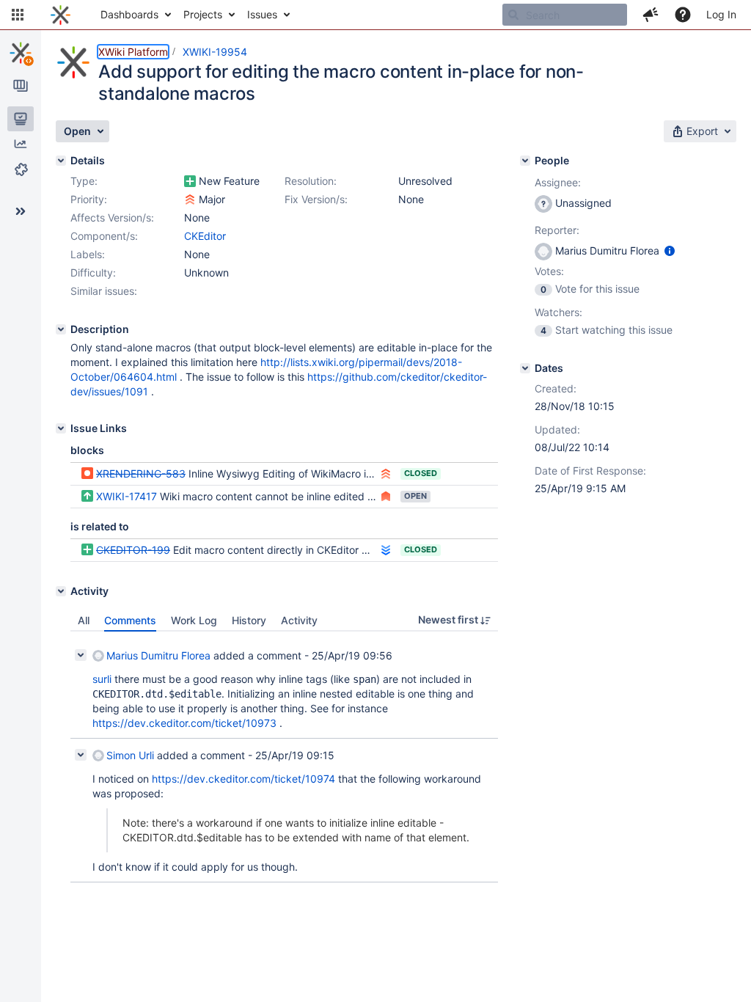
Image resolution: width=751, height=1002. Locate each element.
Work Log (194, 620)
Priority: (88, 199)
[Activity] (61, 591)
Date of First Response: (590, 470)
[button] (17, 14)
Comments (130, 620)
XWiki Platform (133, 51)
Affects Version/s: (112, 217)
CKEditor (205, 236)
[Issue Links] (61, 428)
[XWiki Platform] (20, 53)
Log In (721, 14)
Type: (84, 181)
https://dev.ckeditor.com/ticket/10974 (243, 778)
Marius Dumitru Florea (158, 655)
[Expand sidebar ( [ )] (20, 211)
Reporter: (557, 230)
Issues (262, 14)
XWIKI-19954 (215, 51)
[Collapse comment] (81, 655)
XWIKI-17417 (126, 496)
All (83, 620)
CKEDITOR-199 (133, 550)
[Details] (61, 161)
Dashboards (129, 14)
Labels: (87, 254)
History (249, 620)
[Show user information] (669, 250)
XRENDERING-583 (141, 473)
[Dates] (525, 368)
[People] (525, 161)
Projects (202, 14)
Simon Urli (130, 755)
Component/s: (104, 236)
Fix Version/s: (316, 199)
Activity (299, 620)
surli (101, 679)
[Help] (683, 14)
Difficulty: (93, 272)
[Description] (61, 329)
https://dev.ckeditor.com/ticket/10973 (184, 723)
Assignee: (558, 182)
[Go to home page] (60, 14)
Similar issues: (103, 291)
